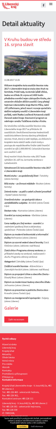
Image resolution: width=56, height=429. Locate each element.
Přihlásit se (7, 377)
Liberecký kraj (9, 347)
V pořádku (23, 426)
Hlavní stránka (9, 344)
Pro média (7, 363)
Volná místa (8, 360)
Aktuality (6, 354)
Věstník (5, 367)
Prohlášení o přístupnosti (14, 373)
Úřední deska (8, 357)
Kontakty (6, 370)
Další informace (37, 426)
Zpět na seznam (16, 319)
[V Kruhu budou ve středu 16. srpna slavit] (25, 63)
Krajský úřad (8, 350)
